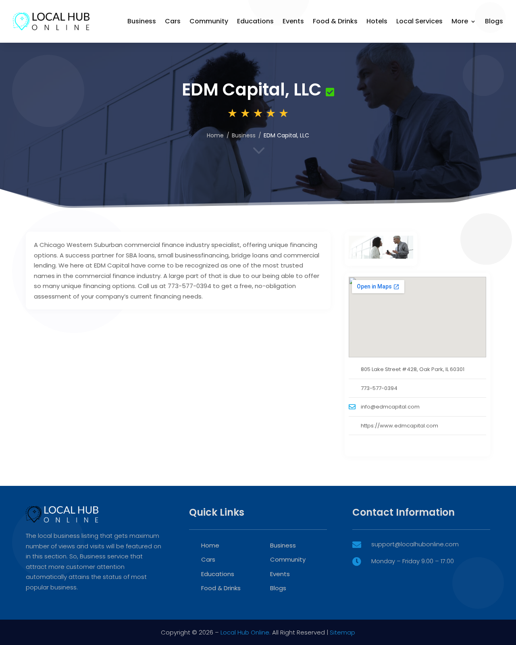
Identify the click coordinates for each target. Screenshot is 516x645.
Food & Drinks (335, 21)
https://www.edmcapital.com (399, 425)
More (460, 21)
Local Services (419, 21)
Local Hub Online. (245, 632)
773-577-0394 (379, 388)
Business (141, 21)
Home (215, 135)
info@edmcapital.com (390, 407)
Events (293, 21)
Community (208, 21)
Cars (173, 21)
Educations (255, 21)
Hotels (376, 21)
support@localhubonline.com (415, 544)
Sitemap (342, 632)
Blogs (494, 21)
